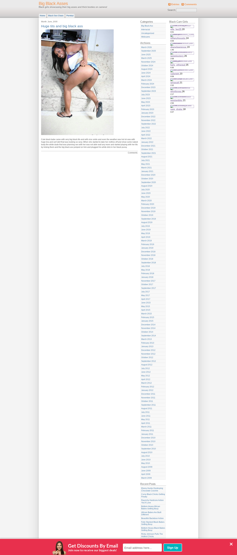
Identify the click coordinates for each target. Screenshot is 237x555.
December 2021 (148, 146)
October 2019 (147, 215)
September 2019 (148, 219)
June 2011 (145, 416)
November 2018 (148, 255)
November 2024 (148, 62)
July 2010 (145, 456)
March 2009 (146, 478)
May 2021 (145, 164)
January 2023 (147, 113)
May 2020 (145, 197)
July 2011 (145, 412)
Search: (172, 10)
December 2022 (148, 116)
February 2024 (147, 84)
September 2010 (148, 449)
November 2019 (148, 211)
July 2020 (145, 189)
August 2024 (146, 69)
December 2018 (148, 252)
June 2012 (146, 372)
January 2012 (147, 390)
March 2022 (146, 138)
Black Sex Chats (56, 16)
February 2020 (147, 204)
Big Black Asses (53, 3)
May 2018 (145, 270)
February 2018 (147, 273)
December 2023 (148, 87)
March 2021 (146, 168)
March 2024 (146, 80)
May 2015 (145, 306)
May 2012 (145, 376)
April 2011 (145, 423)
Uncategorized (147, 33)
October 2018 (147, 259)
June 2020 (146, 193)
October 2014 (147, 332)
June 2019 (146, 230)
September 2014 (148, 336)
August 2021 (146, 157)
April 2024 (145, 76)
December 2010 (148, 438)
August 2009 (146, 467)
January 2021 (147, 171)
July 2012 (145, 368)
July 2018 (145, 266)
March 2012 (146, 383)
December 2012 (148, 350)
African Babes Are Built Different (151, 513)
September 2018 (148, 263)
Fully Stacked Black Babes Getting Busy (152, 523)
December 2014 (148, 325)
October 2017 (147, 284)
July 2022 (145, 127)
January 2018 (147, 277)
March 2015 (146, 314)
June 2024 (146, 73)
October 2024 (147, 65)
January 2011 (147, 434)
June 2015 (146, 303)
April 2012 (145, 379)
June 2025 (146, 54)
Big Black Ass (147, 26)
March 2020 (146, 200)
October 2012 (147, 357)
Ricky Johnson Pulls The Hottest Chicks (152, 535)
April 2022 (145, 135)
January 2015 (147, 321)
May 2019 (145, 233)
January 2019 (147, 248)
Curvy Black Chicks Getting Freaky (153, 495)
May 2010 (145, 463)
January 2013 (147, 346)
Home (42, 16)
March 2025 (146, 58)
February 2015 (147, 317)
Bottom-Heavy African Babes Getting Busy (150, 507)
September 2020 (148, 182)
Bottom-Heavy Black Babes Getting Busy (153, 529)
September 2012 (148, 361)
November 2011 (148, 398)
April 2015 (145, 310)
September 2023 (148, 91)
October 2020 (147, 179)
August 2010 (146, 452)
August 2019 (146, 222)
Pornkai (70, 16)
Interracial (145, 29)
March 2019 (146, 241)
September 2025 (148, 51)
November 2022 (148, 120)
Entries (175, 4)
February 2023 (147, 109)
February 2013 (147, 343)
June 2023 (146, 98)
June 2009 (146, 471)
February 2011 (147, 430)
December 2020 (148, 175)
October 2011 (147, 401)
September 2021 (148, 153)
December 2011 (148, 394)
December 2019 (148, 208)
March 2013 (146, 339)
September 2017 (148, 288)
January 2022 (147, 142)
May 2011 (145, 419)
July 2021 (145, 160)
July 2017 (145, 292)
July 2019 (145, 226)
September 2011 (148, 405)
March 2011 (146, 427)
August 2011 (146, 408)
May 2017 (145, 295)
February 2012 (147, 387)
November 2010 (148, 441)
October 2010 (147, 445)
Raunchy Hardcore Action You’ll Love (152, 501)
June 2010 (146, 460)
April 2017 (145, 299)
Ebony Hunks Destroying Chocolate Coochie (152, 489)
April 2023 (145, 106)
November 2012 (148, 354)
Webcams (145, 37)
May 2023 (145, 102)
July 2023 (145, 95)
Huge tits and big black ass (62, 26)
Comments (190, 4)
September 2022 (148, 124)
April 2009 (145, 474)
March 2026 (146, 47)
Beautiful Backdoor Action (152, 518)
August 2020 (146, 186)
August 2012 (146, 365)
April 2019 (145, 237)
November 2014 (148, 328)
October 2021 (147, 149)
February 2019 (147, 244)
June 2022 (146, 131)
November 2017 (148, 281)
